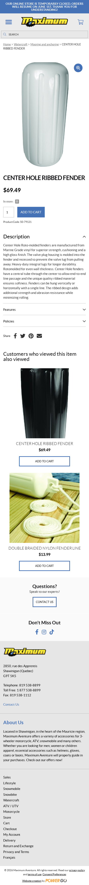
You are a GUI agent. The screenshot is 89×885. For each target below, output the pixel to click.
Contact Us (44, 602)
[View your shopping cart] (80, 22)
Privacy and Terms (16, 852)
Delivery (9, 840)
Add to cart (31, 212)
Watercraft (20, 44)
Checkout (10, 829)
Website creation (31, 880)
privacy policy (77, 870)
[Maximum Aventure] (44, 22)
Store (7, 817)
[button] (8, 22)
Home (7, 44)
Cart (6, 823)
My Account (11, 834)
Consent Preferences (54, 874)
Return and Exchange (18, 846)
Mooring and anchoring (44, 44)
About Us (13, 722)
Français (9, 857)
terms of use (34, 874)
